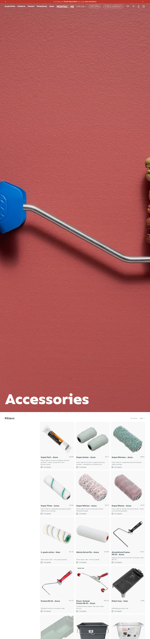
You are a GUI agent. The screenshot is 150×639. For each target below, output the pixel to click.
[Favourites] (127, 6)
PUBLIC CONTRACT (113, 6)
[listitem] (51, 6)
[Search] (133, 6)
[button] (142, 418)
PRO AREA (94, 6)
